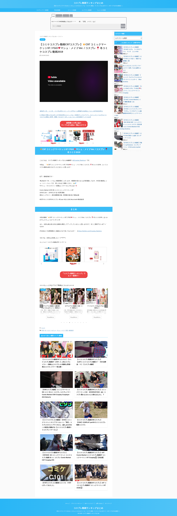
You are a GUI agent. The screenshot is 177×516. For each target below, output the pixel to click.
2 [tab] (64, 322)
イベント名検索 (72, 10)
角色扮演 (71, 330)
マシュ (58, 330)
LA (45, 330)
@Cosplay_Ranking (79, 160)
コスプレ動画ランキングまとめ (88, 3)
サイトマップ (108, 503)
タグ (71, 16)
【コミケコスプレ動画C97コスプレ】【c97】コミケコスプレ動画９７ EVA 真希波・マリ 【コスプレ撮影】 (91, 361)
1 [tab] (61, 322)
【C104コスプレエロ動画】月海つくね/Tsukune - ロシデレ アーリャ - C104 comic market (132, 145)
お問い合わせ (99, 503)
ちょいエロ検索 (101, 10)
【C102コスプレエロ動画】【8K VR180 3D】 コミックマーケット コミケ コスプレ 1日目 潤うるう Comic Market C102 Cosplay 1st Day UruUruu (128, 124)
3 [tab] (67, 322)
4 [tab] (70, 322)
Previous (41, 306)
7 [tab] (78, 322)
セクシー (53, 330)
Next (106, 306)
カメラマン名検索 (86, 10)
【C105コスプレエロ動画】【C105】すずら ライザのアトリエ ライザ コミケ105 (132, 49)
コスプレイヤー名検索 (42, 10)
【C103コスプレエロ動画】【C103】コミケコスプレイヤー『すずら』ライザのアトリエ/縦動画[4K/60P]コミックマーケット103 (128, 111)
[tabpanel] (50, 304)
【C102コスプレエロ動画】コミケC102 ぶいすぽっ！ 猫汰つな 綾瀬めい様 (133, 59)
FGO (42, 330)
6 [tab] (75, 322)
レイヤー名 (59, 16)
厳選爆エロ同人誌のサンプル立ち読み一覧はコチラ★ (73, 124)
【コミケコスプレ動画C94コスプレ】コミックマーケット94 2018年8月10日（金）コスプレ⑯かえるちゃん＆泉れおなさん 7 (91, 392)
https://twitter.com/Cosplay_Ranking (90, 231)
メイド (63, 330)
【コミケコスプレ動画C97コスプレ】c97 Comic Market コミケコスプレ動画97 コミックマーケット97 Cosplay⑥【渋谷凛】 (91, 455)
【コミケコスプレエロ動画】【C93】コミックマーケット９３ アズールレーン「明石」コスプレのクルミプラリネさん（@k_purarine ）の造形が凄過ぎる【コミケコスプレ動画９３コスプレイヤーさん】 (57, 425)
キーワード (66, 16)
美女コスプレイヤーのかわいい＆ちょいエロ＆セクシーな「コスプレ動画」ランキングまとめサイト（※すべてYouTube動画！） (88, 511)
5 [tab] (72, 322)
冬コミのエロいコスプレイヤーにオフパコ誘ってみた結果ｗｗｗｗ (132, 68)
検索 (53, 16)
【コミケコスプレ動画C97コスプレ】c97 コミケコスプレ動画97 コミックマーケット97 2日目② (91, 485)
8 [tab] (81, 322)
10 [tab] (86, 322)
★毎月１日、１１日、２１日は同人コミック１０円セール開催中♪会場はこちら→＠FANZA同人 (71, 111)
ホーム (67, 503)
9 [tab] (83, 322)
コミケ (43, 328)
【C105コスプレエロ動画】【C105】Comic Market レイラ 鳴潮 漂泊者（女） (132, 99)
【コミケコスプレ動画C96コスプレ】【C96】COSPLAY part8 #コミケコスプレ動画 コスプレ (91, 422)
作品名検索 (57, 10)
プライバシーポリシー (76, 503)
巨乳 (67, 330)
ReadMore (50, 317)
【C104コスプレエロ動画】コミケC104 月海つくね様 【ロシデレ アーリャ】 (132, 136)
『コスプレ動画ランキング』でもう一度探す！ (73, 274)
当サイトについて (89, 503)
